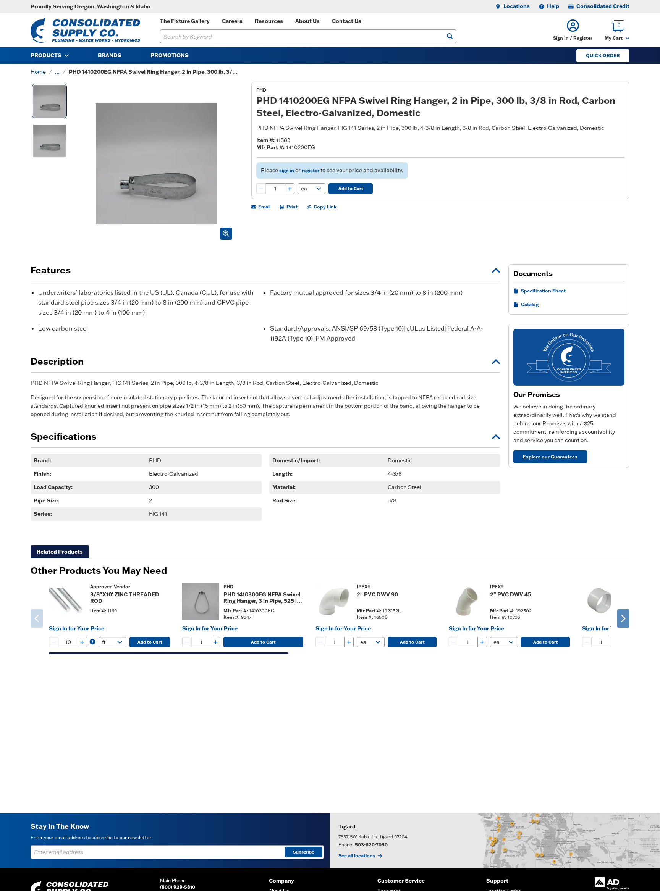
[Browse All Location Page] (495, 840)
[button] (572, 30)
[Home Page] (85, 30)
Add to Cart (350, 188)
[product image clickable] (67, 601)
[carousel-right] (623, 618)
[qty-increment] (289, 189)
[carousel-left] (37, 618)
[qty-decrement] (261, 189)
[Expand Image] (226, 234)
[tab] (60, 551)
